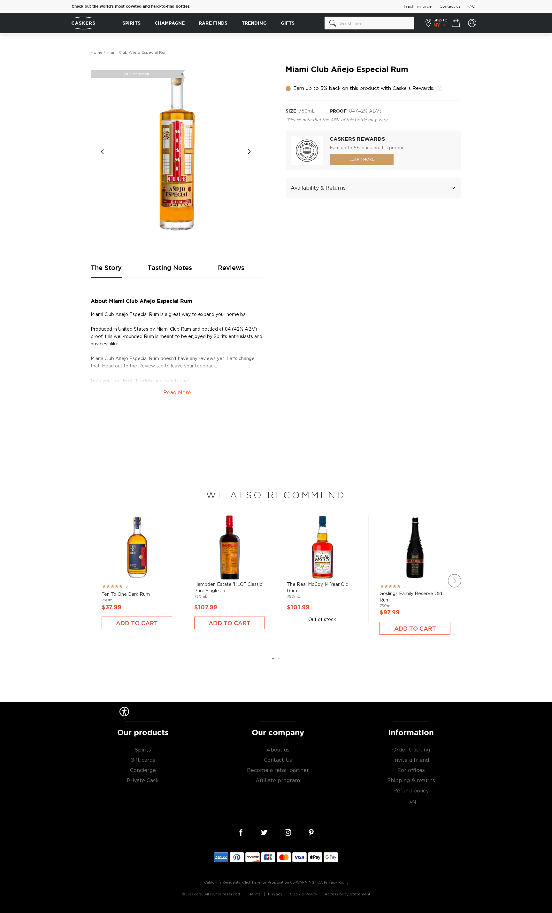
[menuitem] (131, 23)
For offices (411, 770)
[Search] (332, 23)
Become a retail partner (278, 770)
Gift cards (142, 760)
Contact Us (278, 760)
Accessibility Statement (348, 894)
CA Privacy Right (332, 882)
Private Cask (143, 780)
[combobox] (369, 23)
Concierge (143, 770)
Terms (255, 894)
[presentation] (454, 580)
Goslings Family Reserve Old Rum (415, 571)
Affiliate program (278, 780)
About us (277, 749)
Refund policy (411, 790)
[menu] (220, 23)
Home (97, 52)
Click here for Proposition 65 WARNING (278, 882)
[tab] (373, 188)
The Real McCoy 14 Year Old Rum (322, 560)
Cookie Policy (303, 894)
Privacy (275, 894)
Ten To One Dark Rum (137, 568)
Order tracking (411, 749)
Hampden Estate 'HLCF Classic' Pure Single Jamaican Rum (229, 568)
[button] (103, 151)
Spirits (142, 749)
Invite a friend (411, 760)
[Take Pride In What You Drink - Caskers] (94, 23)
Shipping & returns (411, 780)
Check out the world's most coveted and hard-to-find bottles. (131, 6)
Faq (411, 801)
